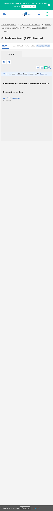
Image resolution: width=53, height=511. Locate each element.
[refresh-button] (4, 62)
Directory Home (8, 24)
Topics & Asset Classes (30, 24)
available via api (43, 46)
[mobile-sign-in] (46, 14)
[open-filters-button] (9, 62)
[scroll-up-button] (48, 500)
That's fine (25, 508)
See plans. (43, 74)
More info (36, 508)
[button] (6, 46)
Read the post (29, 6)
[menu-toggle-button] (3, 14)
